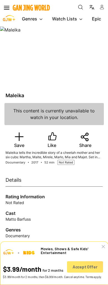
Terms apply (93, 277)
